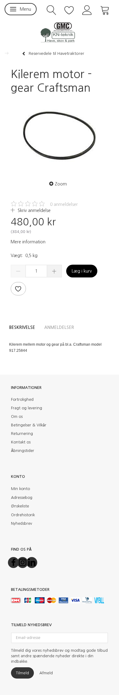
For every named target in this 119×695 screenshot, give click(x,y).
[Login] (87, 9)
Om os (17, 416)
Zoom (61, 184)
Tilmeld (22, 673)
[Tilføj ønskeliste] (18, 288)
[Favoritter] (69, 9)
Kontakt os (21, 442)
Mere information (28, 242)
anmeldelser (64, 204)
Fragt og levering (26, 408)
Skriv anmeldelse (33, 210)
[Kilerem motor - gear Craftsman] (59, 135)
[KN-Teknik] (59, 32)
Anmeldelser (59, 327)
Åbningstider (22, 451)
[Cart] (105, 9)
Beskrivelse (22, 327)
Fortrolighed (22, 399)
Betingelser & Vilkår (28, 425)
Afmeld (46, 673)
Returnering (22, 434)
